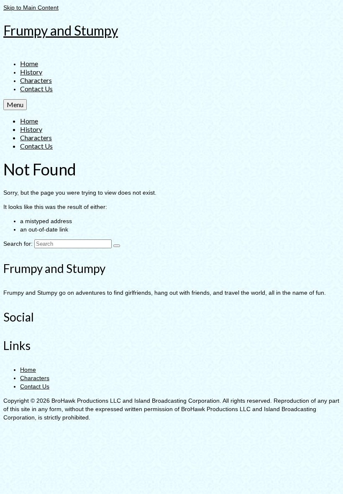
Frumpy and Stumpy (60, 30)
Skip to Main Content (31, 7)
